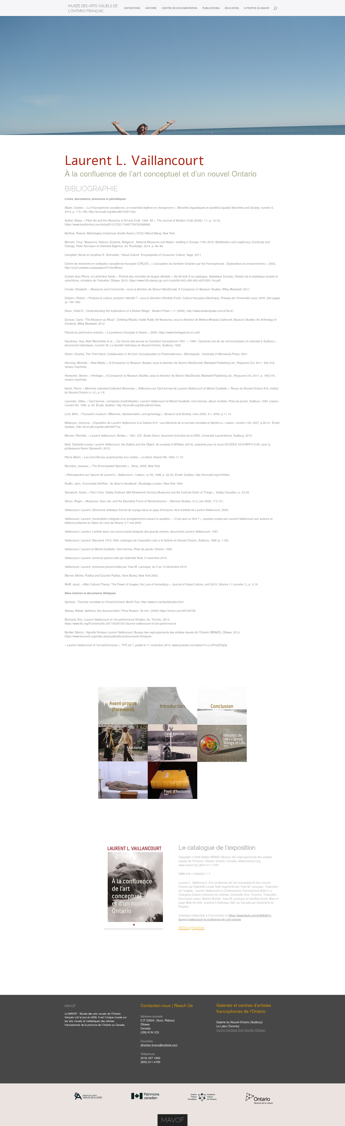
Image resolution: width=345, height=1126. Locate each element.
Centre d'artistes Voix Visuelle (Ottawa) (241, 1030)
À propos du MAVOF (256, 8)
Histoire (151, 8)
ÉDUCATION (232, 8)
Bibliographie (191, 927)
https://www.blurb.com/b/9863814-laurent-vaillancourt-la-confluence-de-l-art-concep (225, 917)
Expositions (132, 8)
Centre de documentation (179, 8)
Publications (211, 8)
